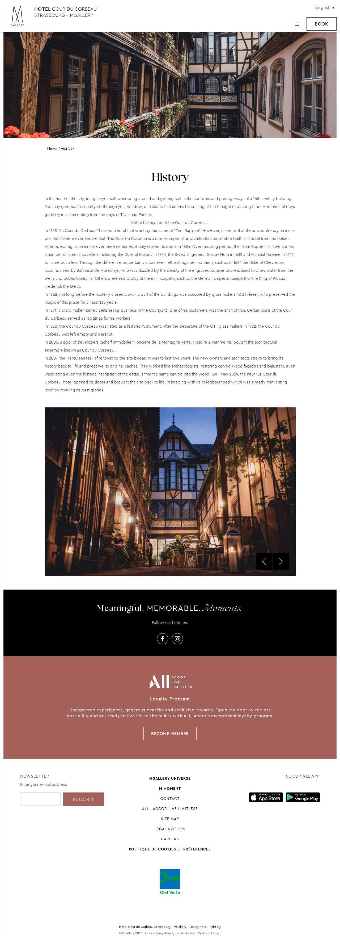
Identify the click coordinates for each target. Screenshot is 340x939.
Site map (170, 818)
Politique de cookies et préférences (170, 849)
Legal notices (170, 829)
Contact (170, 798)
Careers (170, 839)
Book (321, 24)
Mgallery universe (170, 778)
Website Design (209, 933)
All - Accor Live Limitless (170, 808)
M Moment (170, 788)
